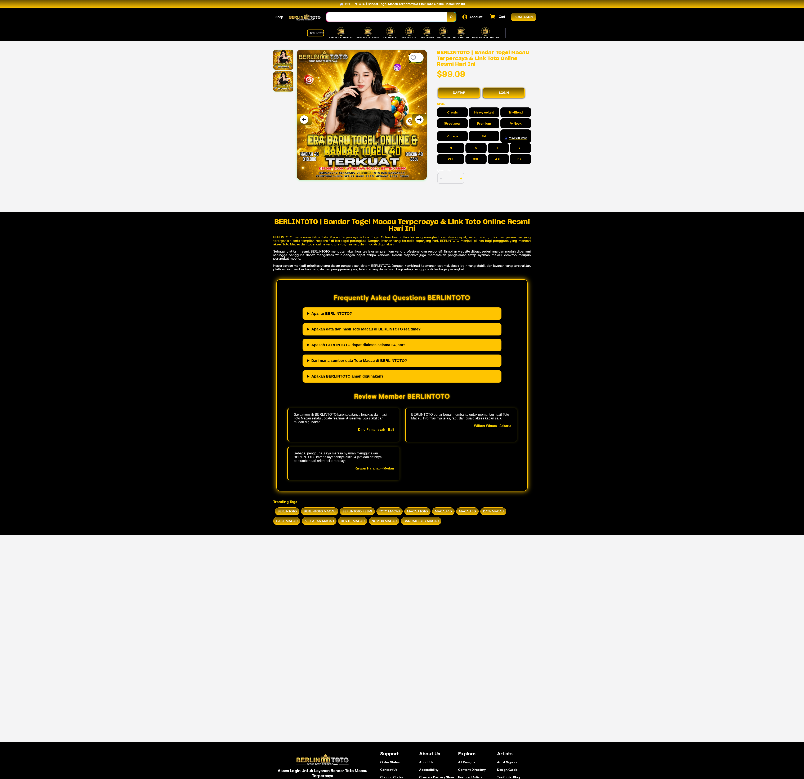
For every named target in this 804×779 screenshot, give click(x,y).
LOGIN (504, 92)
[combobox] (386, 17)
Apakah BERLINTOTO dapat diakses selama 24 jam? (358, 345)
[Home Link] (305, 17)
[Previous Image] (304, 119)
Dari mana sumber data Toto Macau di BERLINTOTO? (359, 361)
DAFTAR (459, 92)
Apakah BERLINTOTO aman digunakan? (347, 376)
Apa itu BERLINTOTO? (331, 313)
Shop (279, 17)
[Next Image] (419, 119)
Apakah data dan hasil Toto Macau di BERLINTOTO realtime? (366, 329)
